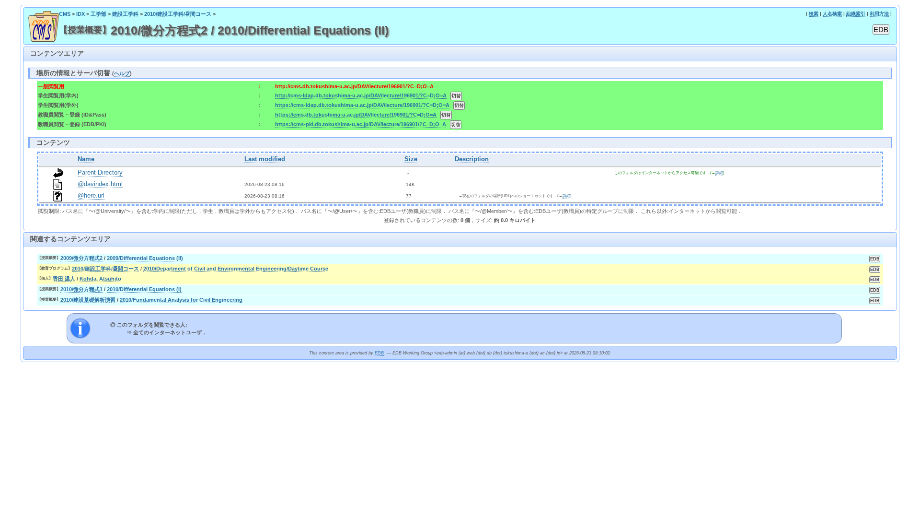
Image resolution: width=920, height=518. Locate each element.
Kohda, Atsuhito (100, 279)
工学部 (98, 14)
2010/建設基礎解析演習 (87, 300)
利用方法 (879, 13)
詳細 (719, 173)
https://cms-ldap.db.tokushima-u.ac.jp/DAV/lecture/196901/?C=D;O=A (362, 105)
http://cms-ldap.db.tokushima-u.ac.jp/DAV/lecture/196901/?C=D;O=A (361, 95)
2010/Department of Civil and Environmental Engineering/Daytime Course (235, 268)
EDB (379, 353)
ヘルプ (122, 73)
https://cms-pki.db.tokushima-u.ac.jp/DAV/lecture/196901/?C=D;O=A (360, 124)
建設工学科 (125, 14)
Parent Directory (100, 172)
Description (472, 159)
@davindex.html (100, 184)
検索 (813, 13)
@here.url (91, 195)
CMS (64, 14)
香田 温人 (64, 279)
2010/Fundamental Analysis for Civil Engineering (181, 300)
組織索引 (855, 13)
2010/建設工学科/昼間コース (177, 14)
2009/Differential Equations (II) (145, 258)
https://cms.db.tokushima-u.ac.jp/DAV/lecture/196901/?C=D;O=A (356, 115)
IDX (80, 14)
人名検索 (832, 13)
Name (86, 159)
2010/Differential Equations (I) (144, 289)
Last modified (264, 159)
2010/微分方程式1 (81, 289)
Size (410, 159)
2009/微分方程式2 (81, 258)
